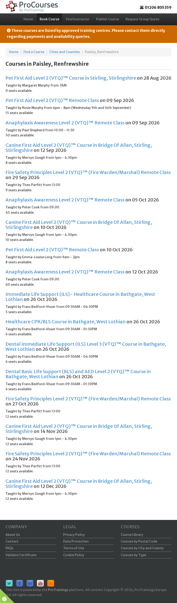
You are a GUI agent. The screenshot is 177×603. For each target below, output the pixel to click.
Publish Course (107, 19)
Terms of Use (73, 548)
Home (28, 19)
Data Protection (76, 541)
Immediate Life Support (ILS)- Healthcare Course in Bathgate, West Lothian (80, 296)
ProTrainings (58, 590)
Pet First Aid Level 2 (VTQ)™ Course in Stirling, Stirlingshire (71, 78)
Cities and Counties (64, 52)
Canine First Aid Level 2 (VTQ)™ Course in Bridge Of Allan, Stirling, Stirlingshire (79, 147)
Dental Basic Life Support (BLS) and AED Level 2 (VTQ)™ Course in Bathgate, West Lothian (78, 374)
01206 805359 (158, 7)
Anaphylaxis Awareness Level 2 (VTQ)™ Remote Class (65, 123)
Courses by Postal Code (139, 541)
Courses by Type (133, 555)
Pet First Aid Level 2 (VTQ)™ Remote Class (52, 100)
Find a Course (34, 52)
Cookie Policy (73, 555)
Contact (12, 541)
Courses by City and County (142, 548)
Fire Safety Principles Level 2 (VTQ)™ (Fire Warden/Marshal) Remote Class (88, 172)
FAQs (9, 548)
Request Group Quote (142, 19)
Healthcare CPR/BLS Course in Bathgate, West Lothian (66, 321)
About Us (13, 535)
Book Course (49, 19)
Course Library (132, 535)
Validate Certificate (21, 555)
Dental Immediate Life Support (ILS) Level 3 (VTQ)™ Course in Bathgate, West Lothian (86, 346)
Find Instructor (77, 19)
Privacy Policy (74, 535)
